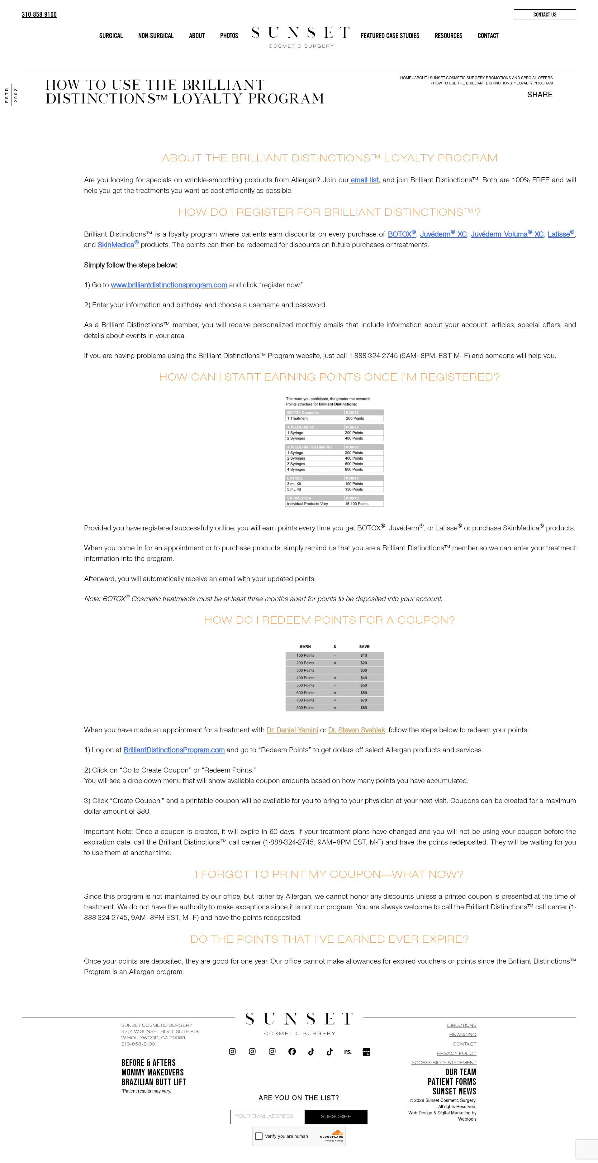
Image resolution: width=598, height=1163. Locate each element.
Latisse (561, 235)
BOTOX (402, 235)
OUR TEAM (461, 1072)
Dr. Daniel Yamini (292, 731)
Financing (463, 1035)
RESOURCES (449, 36)
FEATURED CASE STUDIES (390, 36)
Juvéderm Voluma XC (507, 235)
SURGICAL (111, 36)
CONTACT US (545, 15)
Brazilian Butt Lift (154, 1082)
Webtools (467, 1119)
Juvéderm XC (443, 235)
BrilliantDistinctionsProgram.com (174, 751)
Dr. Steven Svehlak (356, 731)
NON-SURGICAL (156, 36)
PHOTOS (229, 36)
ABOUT (197, 36)
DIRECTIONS (462, 1026)
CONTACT (488, 36)
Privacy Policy (457, 1054)
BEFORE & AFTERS (148, 1063)
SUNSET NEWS (455, 1091)
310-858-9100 (39, 14)
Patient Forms (452, 1082)
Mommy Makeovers (152, 1072)
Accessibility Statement (444, 1063)
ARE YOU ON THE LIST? (299, 1099)
